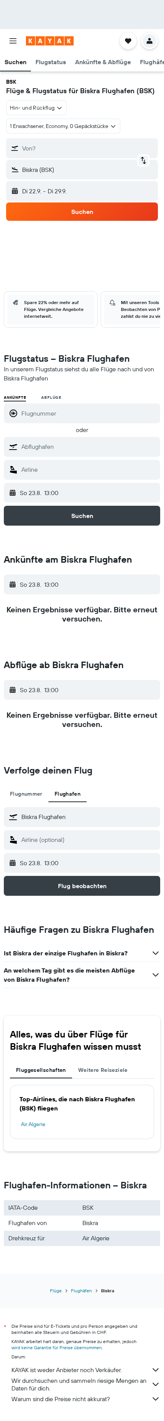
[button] (13, 40)
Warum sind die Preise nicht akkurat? (60, 1399)
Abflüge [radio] (51, 397)
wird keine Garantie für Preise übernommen (56, 1347)
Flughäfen (81, 1290)
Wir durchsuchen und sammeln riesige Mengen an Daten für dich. (78, 1384)
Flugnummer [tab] (26, 793)
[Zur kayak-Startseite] (50, 40)
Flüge (56, 1290)
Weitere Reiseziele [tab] (103, 1070)
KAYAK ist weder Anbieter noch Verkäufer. (66, 1370)
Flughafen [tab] (67, 793)
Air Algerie (33, 1124)
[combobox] (89, 446)
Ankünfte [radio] (15, 397)
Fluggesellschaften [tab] (41, 1070)
